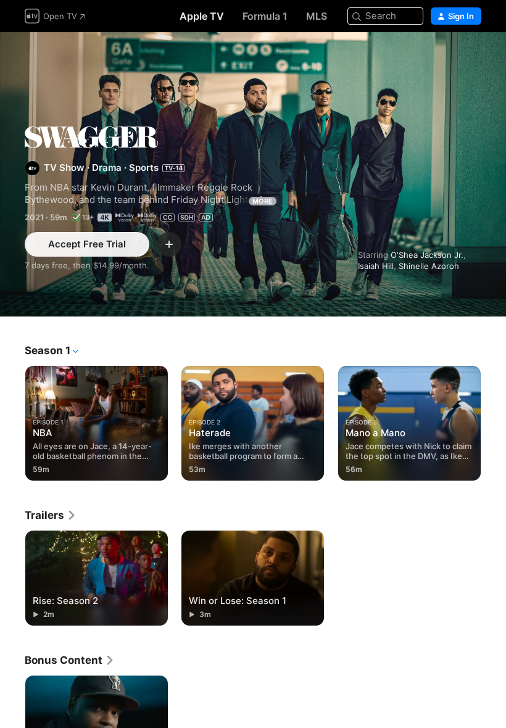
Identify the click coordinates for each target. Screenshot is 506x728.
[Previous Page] (12, 421)
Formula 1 (265, 16)
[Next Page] (493, 421)
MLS (316, 16)
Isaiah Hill (376, 266)
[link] (51, 515)
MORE (262, 201)
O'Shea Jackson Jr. (427, 255)
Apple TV (202, 16)
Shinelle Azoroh (429, 266)
